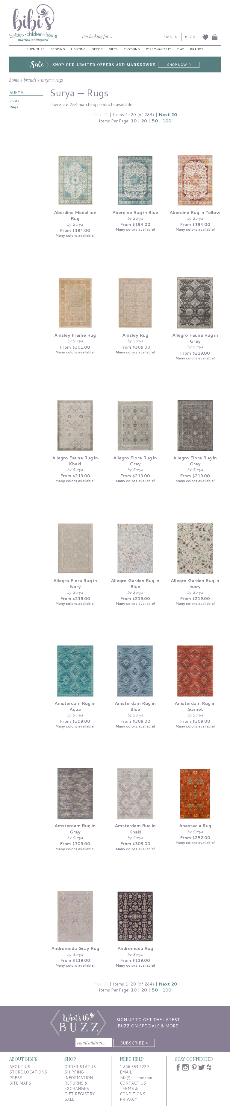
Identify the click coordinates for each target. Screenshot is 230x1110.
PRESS (15, 1077)
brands (30, 80)
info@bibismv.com (136, 1077)
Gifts (113, 49)
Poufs (14, 101)
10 (134, 121)
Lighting (78, 49)
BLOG (190, 36)
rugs (59, 80)
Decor (97, 49)
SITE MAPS (20, 1083)
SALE (69, 1099)
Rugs (13, 107)
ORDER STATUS (80, 1066)
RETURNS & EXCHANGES (76, 1085)
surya (46, 80)
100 (166, 121)
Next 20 (168, 114)
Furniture (35, 49)
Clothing (132, 49)
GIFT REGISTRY (79, 1094)
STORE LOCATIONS (28, 1072)
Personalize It (158, 49)
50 (155, 121)
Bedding (58, 49)
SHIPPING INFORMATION (78, 1074)
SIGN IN (171, 36)
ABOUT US (19, 1066)
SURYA (16, 92)
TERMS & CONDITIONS (132, 1091)
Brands (196, 49)
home (14, 80)
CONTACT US (133, 1083)
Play (180, 49)
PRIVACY (128, 1099)
